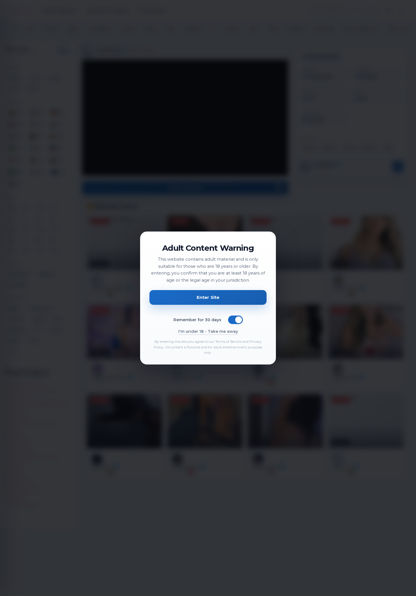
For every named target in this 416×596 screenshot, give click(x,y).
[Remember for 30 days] (235, 320)
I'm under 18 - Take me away (208, 331)
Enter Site (208, 297)
